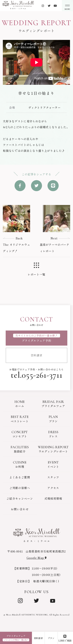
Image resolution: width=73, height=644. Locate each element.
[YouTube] (52, 600)
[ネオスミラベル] (18, 4)
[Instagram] (20, 600)
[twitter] (49, 5)
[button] (67, 5)
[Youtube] (55, 5)
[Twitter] (36, 600)
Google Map (36, 558)
